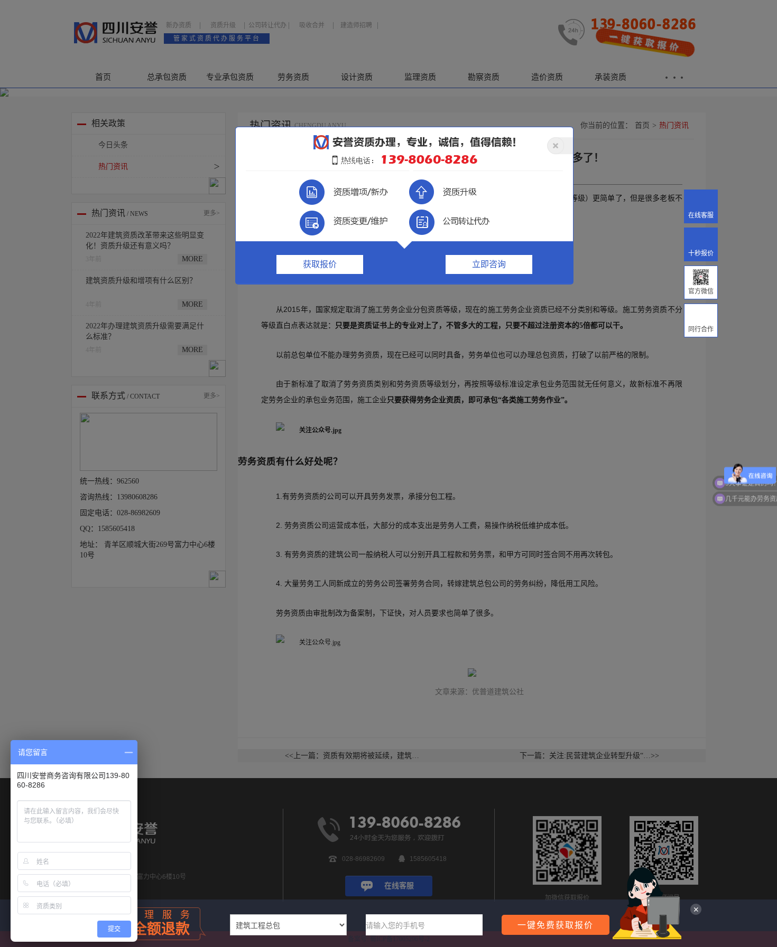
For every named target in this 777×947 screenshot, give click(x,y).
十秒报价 (701, 253)
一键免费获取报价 (555, 924)
